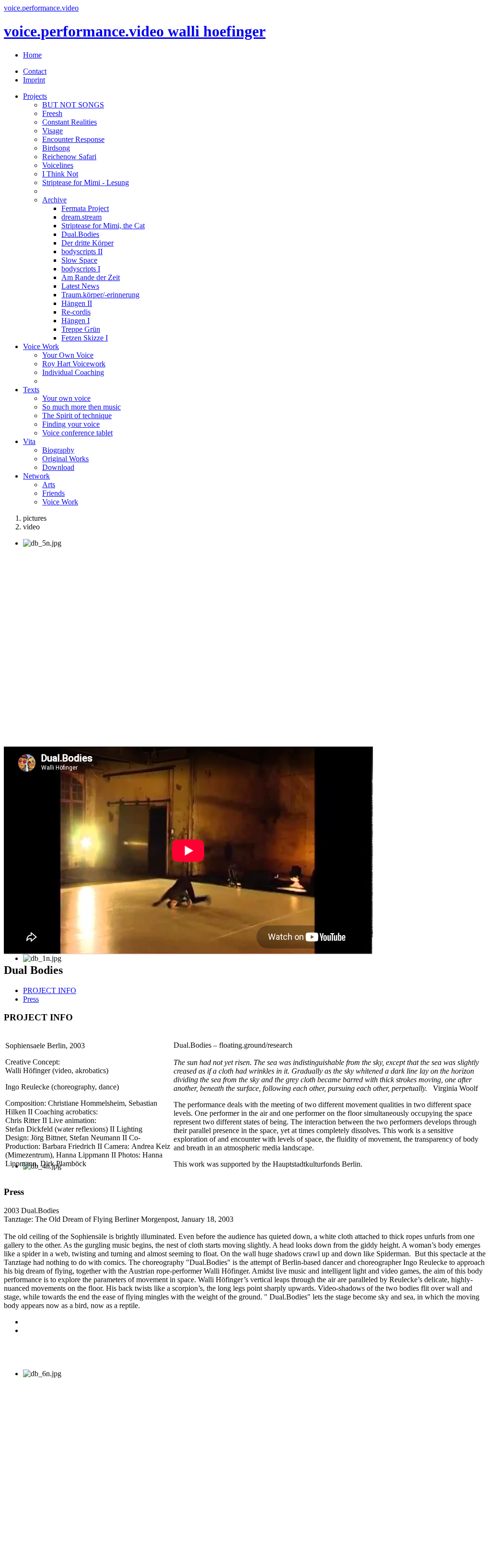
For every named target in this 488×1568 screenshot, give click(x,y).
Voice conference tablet (77, 433)
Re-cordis (76, 312)
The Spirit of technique (77, 415)
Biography (58, 450)
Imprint (34, 80)
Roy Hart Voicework (73, 364)
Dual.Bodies (80, 234)
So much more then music (81, 407)
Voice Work (41, 346)
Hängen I (75, 320)
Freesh (52, 113)
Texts (31, 390)
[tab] (49, 990)
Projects (35, 96)
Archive (54, 200)
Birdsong (56, 148)
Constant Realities (69, 122)
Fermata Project (85, 208)
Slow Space (79, 260)
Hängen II (76, 303)
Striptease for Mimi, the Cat (103, 226)
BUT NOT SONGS (73, 105)
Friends (53, 493)
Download (58, 467)
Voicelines (57, 165)
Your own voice (66, 398)
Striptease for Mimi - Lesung (85, 182)
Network (36, 476)
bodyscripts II (82, 251)
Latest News (80, 286)
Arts (48, 484)
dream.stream (81, 217)
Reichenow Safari (69, 156)
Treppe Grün (80, 329)
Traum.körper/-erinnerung (100, 295)
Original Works (65, 459)
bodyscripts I (80, 269)
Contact (34, 71)
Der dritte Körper (87, 243)
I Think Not (60, 174)
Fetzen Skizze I (84, 338)
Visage (52, 131)
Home (32, 55)
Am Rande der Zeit (90, 277)
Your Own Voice (67, 355)
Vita (29, 441)
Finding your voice (71, 424)
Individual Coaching (73, 372)
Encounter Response (73, 139)
